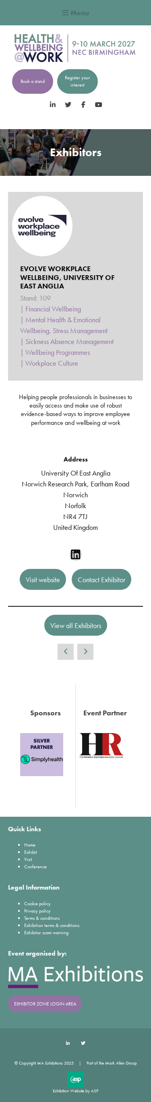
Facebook (83, 105)
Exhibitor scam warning (46, 932)
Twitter (68, 105)
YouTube (98, 105)
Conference (35, 866)
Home (29, 845)
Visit (28, 859)
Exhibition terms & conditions (51, 925)
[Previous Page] (66, 652)
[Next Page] (85, 652)
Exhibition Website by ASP (75, 1091)
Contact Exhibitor (101, 579)
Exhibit (30, 852)
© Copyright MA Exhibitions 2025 (44, 1063)
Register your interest (77, 81)
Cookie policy (37, 903)
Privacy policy (37, 911)
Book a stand (33, 81)
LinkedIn (53, 105)
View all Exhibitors (75, 625)
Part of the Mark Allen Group (112, 1063)
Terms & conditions (42, 918)
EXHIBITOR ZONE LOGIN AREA (45, 1004)
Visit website (43, 579)
